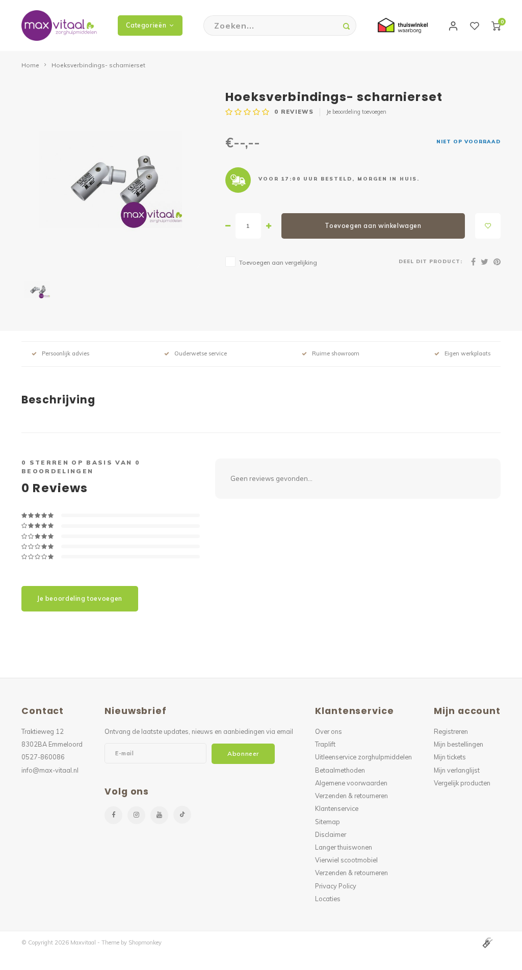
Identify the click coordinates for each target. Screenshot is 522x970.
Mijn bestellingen (458, 744)
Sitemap (327, 822)
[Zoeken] (346, 25)
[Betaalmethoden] (487, 942)
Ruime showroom (335, 353)
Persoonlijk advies (65, 353)
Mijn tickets (450, 757)
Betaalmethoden (340, 770)
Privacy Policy (335, 886)
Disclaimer (330, 834)
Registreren (451, 731)
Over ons (328, 731)
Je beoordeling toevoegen (356, 111)
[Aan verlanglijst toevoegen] (488, 226)
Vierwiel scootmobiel (346, 860)
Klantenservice (336, 808)
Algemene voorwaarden (351, 783)
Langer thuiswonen (343, 847)
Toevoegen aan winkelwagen (373, 225)
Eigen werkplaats (467, 353)
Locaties (328, 899)
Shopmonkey (145, 942)
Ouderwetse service (200, 353)
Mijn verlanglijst (457, 770)
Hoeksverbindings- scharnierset (98, 65)
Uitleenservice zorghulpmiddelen (363, 757)
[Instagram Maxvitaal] (136, 815)
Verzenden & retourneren (351, 796)
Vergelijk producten (462, 783)
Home (30, 65)
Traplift (325, 744)
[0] (496, 25)
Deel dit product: (430, 261)
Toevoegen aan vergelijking (278, 262)
